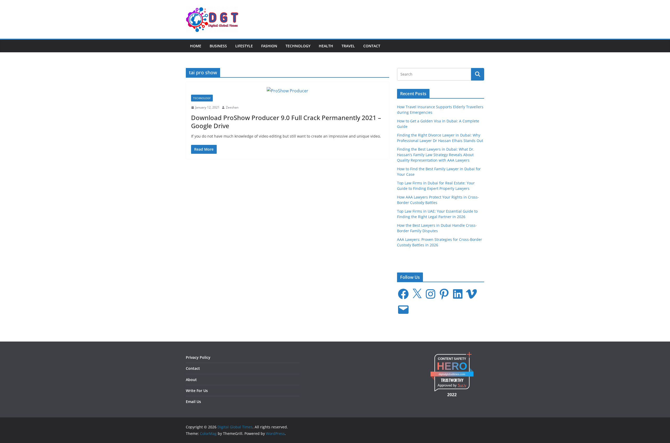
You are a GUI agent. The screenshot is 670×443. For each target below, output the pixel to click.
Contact (371, 45)
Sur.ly (462, 385)
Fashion (269, 45)
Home (195, 45)
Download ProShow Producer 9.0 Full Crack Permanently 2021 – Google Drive (286, 121)
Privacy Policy (198, 357)
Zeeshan (232, 107)
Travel (348, 45)
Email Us (193, 401)
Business (218, 45)
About (191, 379)
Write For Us (197, 390)
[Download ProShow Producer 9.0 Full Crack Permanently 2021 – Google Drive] (287, 91)
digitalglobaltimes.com (452, 374)
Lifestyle (244, 45)
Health (326, 45)
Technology (298, 45)
